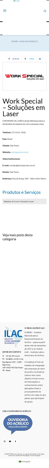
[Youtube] (10, 441)
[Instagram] (5, 441)
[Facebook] (15, 441)
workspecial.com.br (20, 152)
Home (14, 41)
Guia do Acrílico (28, 41)
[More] (40, 58)
